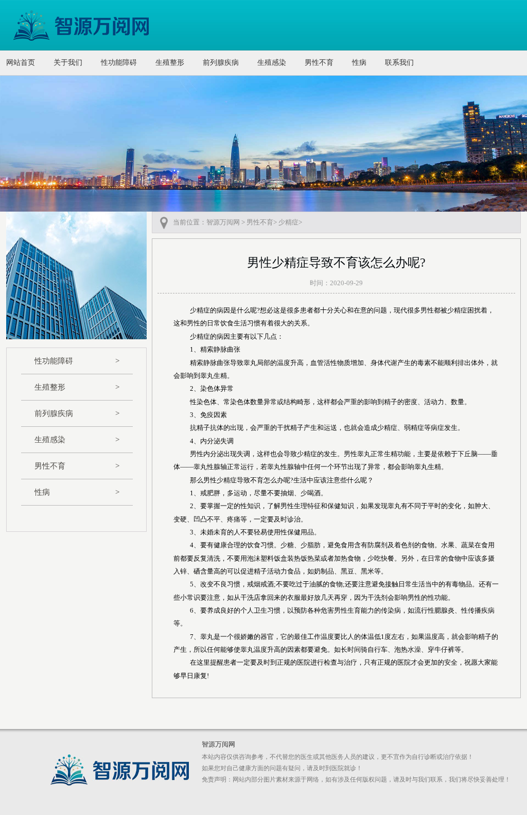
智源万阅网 (223, 222)
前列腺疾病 (221, 62)
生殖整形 (169, 62)
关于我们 (68, 62)
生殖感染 (271, 62)
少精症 (288, 222)
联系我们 (399, 62)
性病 (359, 62)
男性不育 (319, 62)
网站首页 (20, 62)
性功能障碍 (119, 62)
